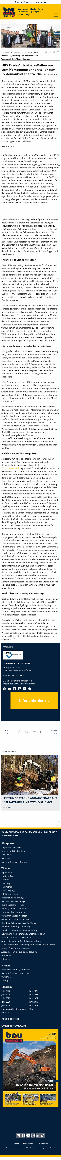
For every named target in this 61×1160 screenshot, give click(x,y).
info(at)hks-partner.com (21, 680)
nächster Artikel (54, 731)
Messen (29, 2)
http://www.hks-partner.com (21, 683)
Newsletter (41, 2)
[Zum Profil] (29, 688)
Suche (19, 2)
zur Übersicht (6, 731)
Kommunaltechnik (10, 468)
